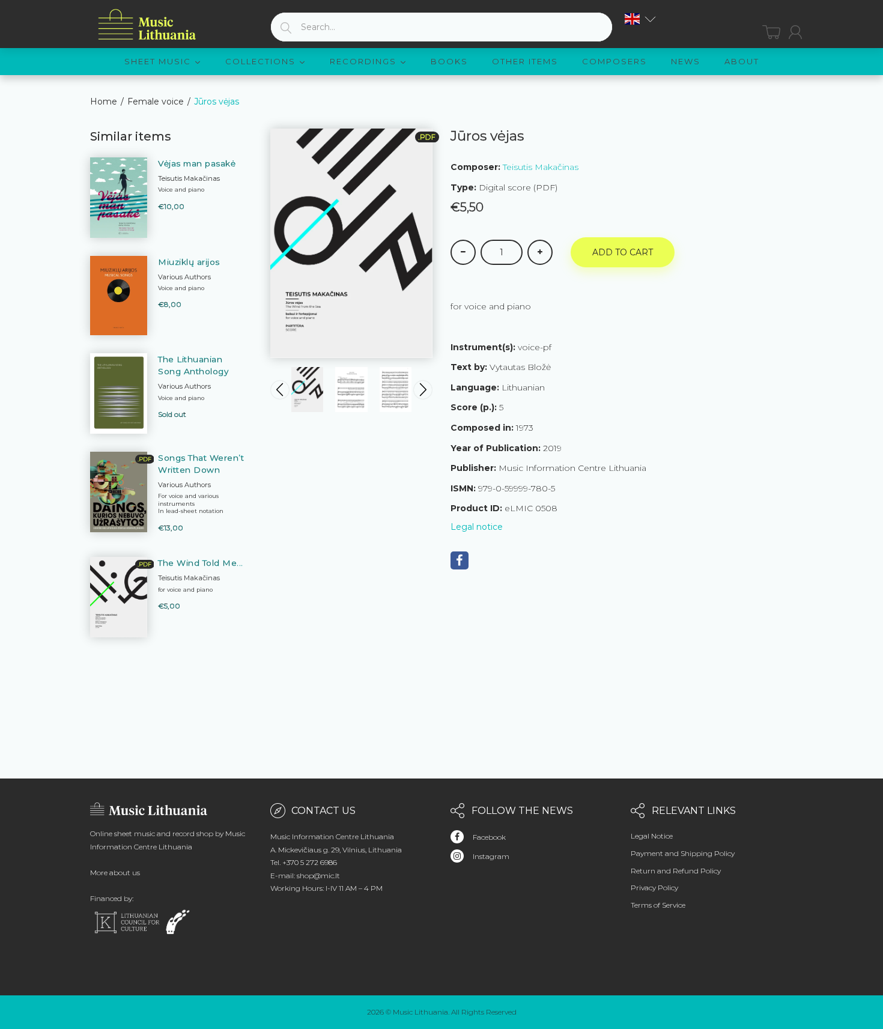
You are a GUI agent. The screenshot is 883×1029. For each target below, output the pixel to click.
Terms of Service (658, 904)
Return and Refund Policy (676, 870)
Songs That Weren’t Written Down (201, 464)
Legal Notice (652, 835)
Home (103, 101)
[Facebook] (460, 560)
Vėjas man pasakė (196, 163)
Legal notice (477, 526)
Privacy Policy (654, 887)
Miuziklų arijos (189, 262)
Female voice (155, 101)
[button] (640, 19)
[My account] (795, 32)
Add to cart (622, 252)
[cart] (771, 32)
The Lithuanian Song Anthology (193, 365)
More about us (115, 872)
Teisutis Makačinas (540, 167)
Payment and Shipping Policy (683, 853)
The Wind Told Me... (200, 563)
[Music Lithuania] (147, 25)
